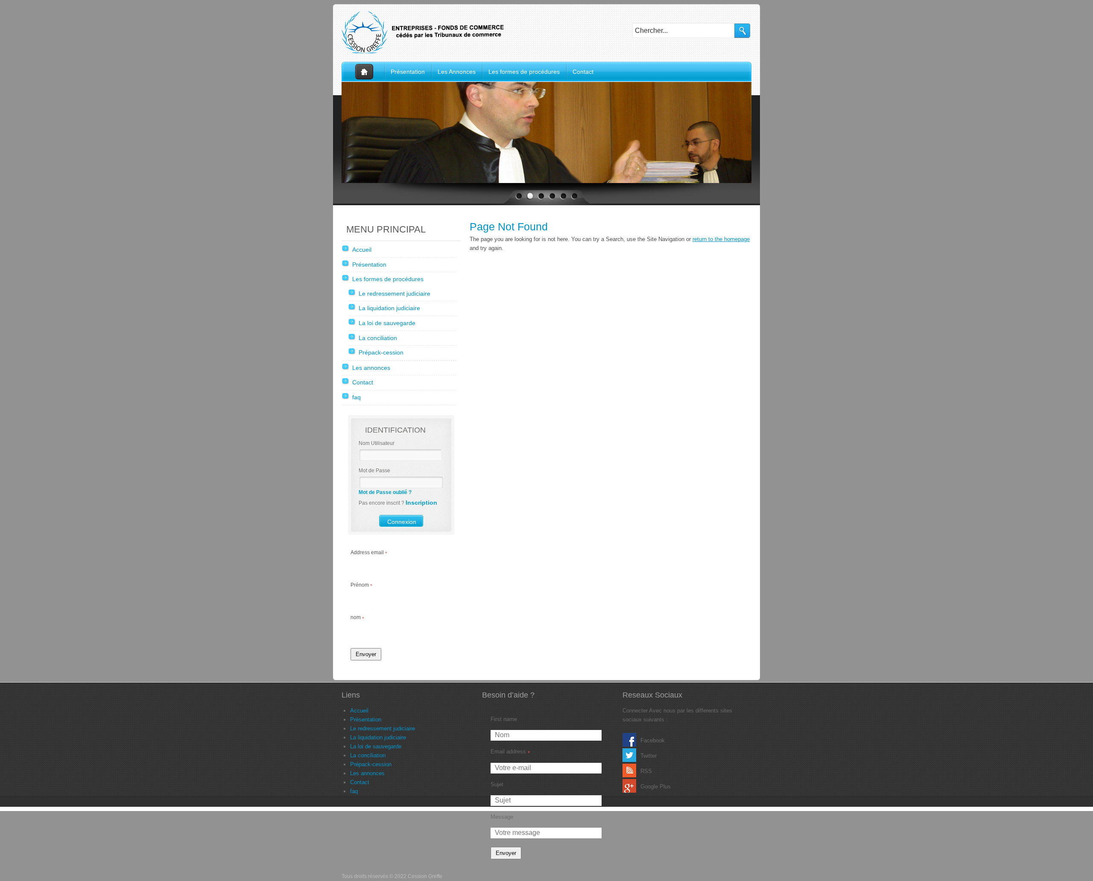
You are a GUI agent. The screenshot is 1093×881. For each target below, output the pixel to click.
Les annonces (371, 367)
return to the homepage (721, 239)
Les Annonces (457, 71)
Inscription (421, 502)
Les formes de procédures (524, 71)
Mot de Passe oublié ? (385, 492)
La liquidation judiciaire (389, 308)
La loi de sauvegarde (387, 323)
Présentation (408, 71)
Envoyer (366, 654)
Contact (583, 71)
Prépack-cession (381, 352)
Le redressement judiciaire (394, 293)
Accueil (363, 72)
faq (356, 397)
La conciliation (378, 337)
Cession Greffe (427, 32)
